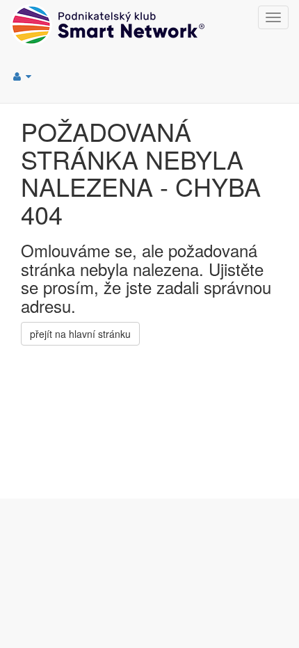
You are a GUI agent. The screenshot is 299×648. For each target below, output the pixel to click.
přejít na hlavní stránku (80, 334)
